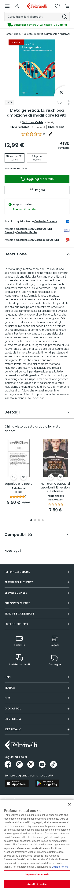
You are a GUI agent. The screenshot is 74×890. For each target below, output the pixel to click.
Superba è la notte (18, 484)
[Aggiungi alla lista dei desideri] (59, 102)
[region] (37, 844)
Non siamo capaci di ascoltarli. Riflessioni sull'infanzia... (55, 487)
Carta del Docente (45, 221)
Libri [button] (8, 677)
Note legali (13, 551)
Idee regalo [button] (13, 729)
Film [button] (7, 698)
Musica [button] (10, 688)
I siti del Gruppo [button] (16, 624)
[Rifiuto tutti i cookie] (69, 804)
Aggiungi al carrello (40, 179)
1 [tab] (37, 93)
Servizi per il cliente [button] (19, 582)
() (44, 134)
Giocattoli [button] (13, 708)
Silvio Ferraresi (20, 127)
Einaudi (53, 127)
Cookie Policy (60, 866)
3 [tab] (39, 520)
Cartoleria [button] (13, 719)
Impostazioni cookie (37, 874)
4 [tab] (42, 520)
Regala (40, 190)
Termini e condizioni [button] (19, 613)
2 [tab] (35, 520)
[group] (37, 25)
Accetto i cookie (36, 884)
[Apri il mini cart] (67, 6)
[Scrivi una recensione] (50, 134)
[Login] (16, 6)
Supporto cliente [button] (17, 603)
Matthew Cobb (32, 122)
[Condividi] (67, 102)
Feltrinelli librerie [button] (17, 572)
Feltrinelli (22, 168)
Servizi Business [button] (16, 593)
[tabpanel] (37, 67)
